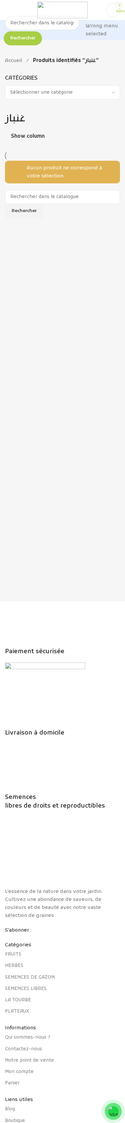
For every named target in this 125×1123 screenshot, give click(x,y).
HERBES (14, 966)
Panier (12, 1083)
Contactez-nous (23, 1049)
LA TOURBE (18, 1000)
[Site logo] (62, 10)
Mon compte (19, 1072)
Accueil (13, 60)
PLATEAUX (17, 1011)
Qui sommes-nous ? (27, 1037)
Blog (10, 1109)
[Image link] (62, 852)
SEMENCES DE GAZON (30, 977)
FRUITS (13, 954)
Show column (28, 136)
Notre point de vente (29, 1060)
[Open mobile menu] (8, 10)
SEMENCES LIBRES (26, 989)
